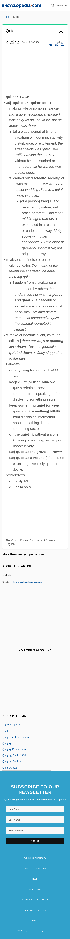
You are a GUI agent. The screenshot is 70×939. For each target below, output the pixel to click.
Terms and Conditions (35, 910)
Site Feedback (35, 889)
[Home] (21, 5)
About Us (41, 868)
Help (34, 879)
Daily (35, 921)
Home (27, 868)
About (27, 582)
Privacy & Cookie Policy (35, 900)
